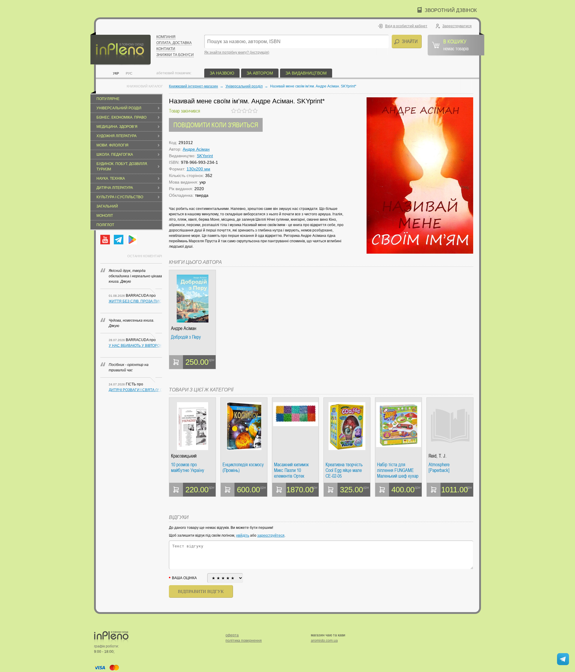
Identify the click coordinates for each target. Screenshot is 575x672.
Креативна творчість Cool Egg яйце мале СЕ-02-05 (344, 470)
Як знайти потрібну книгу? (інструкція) (236, 52)
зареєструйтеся (271, 535)
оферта (232, 635)
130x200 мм (198, 169)
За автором (259, 73)
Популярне (107, 99)
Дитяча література (114, 188)
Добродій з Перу (186, 337)
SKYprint (205, 155)
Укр (116, 73)
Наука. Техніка (110, 178)
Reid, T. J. (438, 456)
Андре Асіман (196, 149)
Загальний (107, 206)
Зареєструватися (457, 26)
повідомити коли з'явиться (215, 124)
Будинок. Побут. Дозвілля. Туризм (122, 166)
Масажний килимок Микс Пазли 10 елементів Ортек (291, 470)
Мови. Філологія (112, 145)
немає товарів (456, 44)
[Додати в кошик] (176, 362)
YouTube (105, 239)
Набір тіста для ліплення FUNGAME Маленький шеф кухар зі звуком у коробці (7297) (397, 470)
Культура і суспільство (119, 197)
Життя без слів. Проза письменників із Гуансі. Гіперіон (135, 301)
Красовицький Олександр (183, 456)
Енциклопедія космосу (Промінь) (243, 467)
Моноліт (104, 216)
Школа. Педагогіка (114, 154)
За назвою (222, 73)
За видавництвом (306, 73)
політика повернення (244, 640)
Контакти (165, 49)
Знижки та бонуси (175, 55)
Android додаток (132, 239)
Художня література (116, 136)
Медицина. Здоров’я (116, 127)
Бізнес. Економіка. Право (121, 117)
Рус (129, 73)
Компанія (165, 37)
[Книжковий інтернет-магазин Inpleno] (120, 48)
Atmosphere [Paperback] (439, 467)
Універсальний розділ (118, 108)
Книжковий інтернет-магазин (193, 86)
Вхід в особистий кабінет (406, 26)
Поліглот (105, 225)
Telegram (118, 239)
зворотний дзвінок (451, 10)
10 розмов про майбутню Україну (187, 467)
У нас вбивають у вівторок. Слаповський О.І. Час (135, 345)
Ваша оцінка (184, 578)
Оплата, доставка (174, 43)
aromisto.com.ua (324, 640)
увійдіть (242, 535)
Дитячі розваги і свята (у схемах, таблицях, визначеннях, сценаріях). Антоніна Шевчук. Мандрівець (135, 390)
